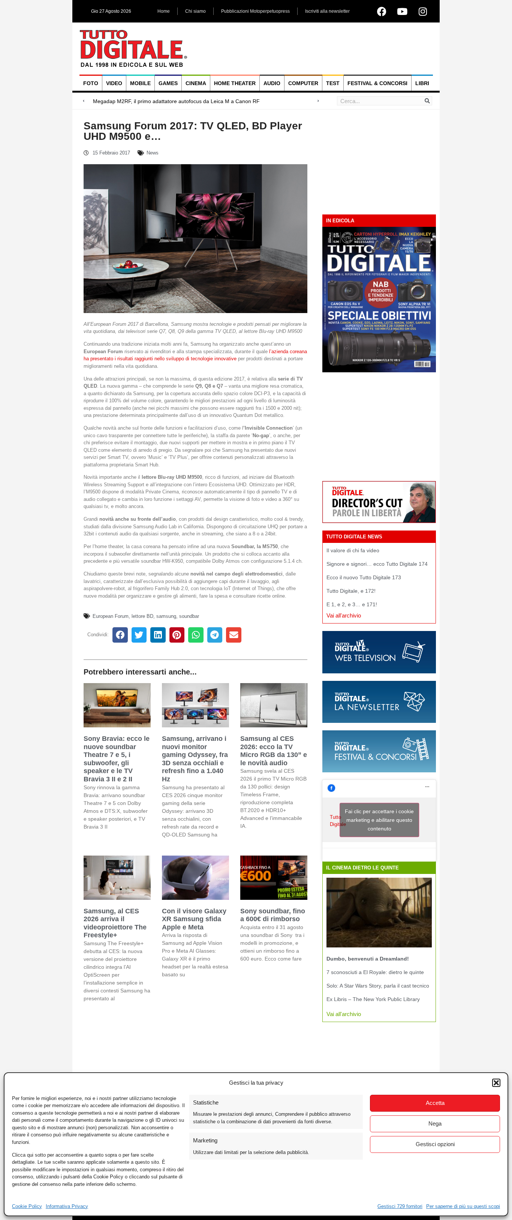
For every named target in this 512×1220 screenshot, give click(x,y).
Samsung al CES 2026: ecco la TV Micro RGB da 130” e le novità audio (273, 751)
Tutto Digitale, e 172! (351, 591)
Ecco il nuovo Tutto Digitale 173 (363, 577)
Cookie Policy (27, 1206)
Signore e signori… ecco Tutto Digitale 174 (377, 564)
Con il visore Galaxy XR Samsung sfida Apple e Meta (194, 919)
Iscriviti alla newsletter (327, 11)
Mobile (140, 83)
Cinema (196, 83)
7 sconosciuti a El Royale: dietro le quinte (375, 972)
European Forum (111, 616)
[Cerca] (427, 101)
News (153, 153)
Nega (435, 1123)
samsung (166, 616)
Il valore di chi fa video (352, 550)
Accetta (435, 1103)
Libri (422, 83)
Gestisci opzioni (435, 1144)
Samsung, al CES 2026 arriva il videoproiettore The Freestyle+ (115, 923)
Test (333, 83)
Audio (271, 83)
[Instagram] (422, 11)
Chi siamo (195, 11)
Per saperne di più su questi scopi (463, 1206)
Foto (90, 83)
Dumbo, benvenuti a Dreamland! (367, 959)
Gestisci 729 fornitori (399, 1206)
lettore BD (142, 616)
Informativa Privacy (67, 1206)
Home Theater (235, 83)
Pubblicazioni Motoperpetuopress (255, 11)
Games (168, 83)
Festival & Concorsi (377, 83)
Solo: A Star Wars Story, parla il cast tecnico (377, 986)
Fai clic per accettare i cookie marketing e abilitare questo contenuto (379, 820)
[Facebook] (381, 11)
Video (114, 83)
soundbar (189, 616)
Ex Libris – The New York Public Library (373, 999)
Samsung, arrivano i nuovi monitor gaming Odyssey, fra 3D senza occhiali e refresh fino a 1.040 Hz (195, 759)
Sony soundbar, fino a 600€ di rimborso (272, 915)
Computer (303, 83)
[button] (496, 1083)
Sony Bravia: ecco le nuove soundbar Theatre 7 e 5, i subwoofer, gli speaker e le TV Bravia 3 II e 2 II (117, 759)
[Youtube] (402, 11)
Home (163, 11)
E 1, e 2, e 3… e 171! (351, 604)
